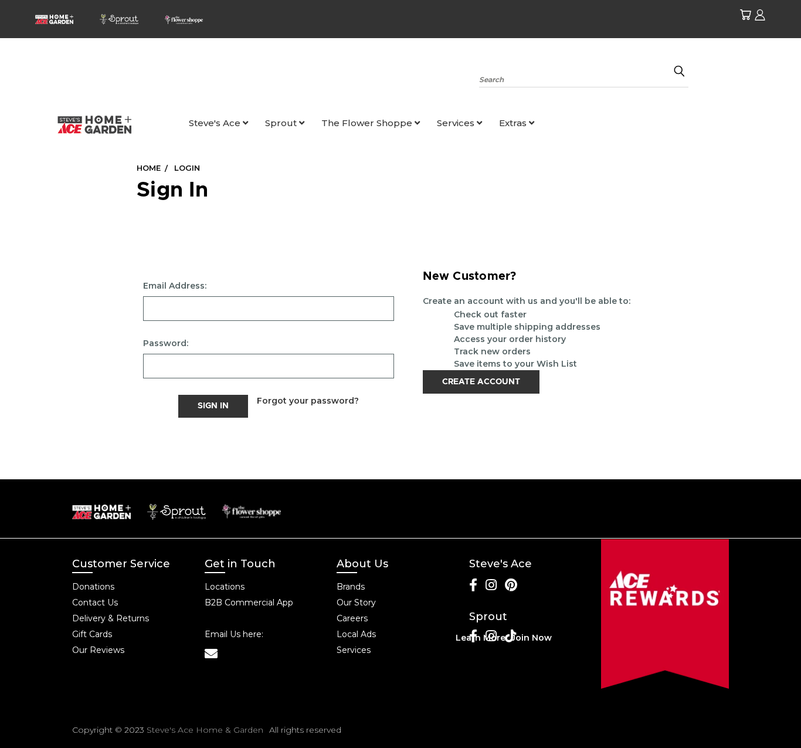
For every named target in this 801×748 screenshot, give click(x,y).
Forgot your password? (308, 400)
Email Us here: (234, 634)
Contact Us (95, 602)
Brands (351, 586)
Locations (225, 586)
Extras (514, 122)
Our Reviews (98, 650)
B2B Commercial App (249, 602)
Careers (352, 618)
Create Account (481, 382)
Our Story (356, 602)
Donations (93, 586)
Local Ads (356, 634)
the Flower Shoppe (368, 122)
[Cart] (745, 15)
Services (457, 122)
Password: (165, 343)
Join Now (531, 637)
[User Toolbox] (760, 15)
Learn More (480, 637)
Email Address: (174, 285)
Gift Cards (92, 634)
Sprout (282, 122)
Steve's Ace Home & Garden (205, 730)
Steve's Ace (216, 122)
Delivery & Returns (110, 618)
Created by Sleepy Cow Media (661, 730)
